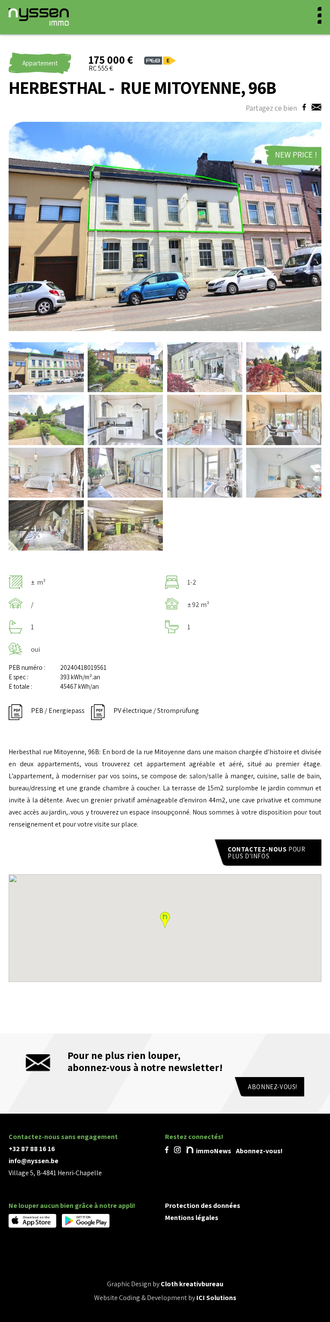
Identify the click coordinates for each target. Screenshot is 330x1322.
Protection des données (202, 1205)
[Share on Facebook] (302, 108)
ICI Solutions (216, 1297)
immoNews (213, 1150)
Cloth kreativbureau (192, 1283)
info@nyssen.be (33, 1160)
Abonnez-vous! (272, 1087)
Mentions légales (191, 1217)
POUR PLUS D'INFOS (267, 852)
